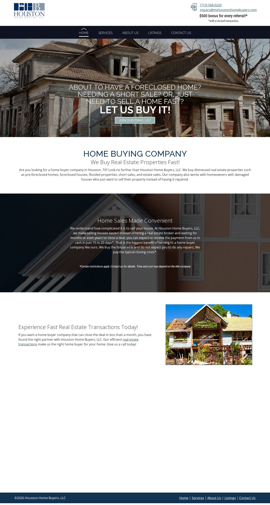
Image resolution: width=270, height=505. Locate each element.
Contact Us (247, 498)
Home (183, 498)
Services (198, 498)
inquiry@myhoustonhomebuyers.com (228, 10)
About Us (214, 498)
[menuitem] (83, 33)
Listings (230, 498)
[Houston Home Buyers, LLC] (29, 10)
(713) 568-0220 (211, 5)
